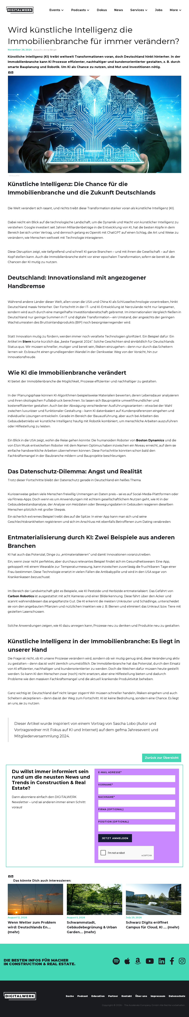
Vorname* (105, 784)
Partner (113, 996)
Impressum (158, 996)
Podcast (82, 996)
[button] (56, 10)
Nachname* (106, 797)
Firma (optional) (111, 809)
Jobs (158, 10)
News (118, 10)
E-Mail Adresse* (110, 772)
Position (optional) (113, 821)
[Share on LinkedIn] (12, 72)
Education (98, 996)
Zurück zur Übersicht (161, 757)
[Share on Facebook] (9, 72)
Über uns (141, 996)
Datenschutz (177, 996)
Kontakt (126, 996)
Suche (70, 996)
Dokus (102, 10)
